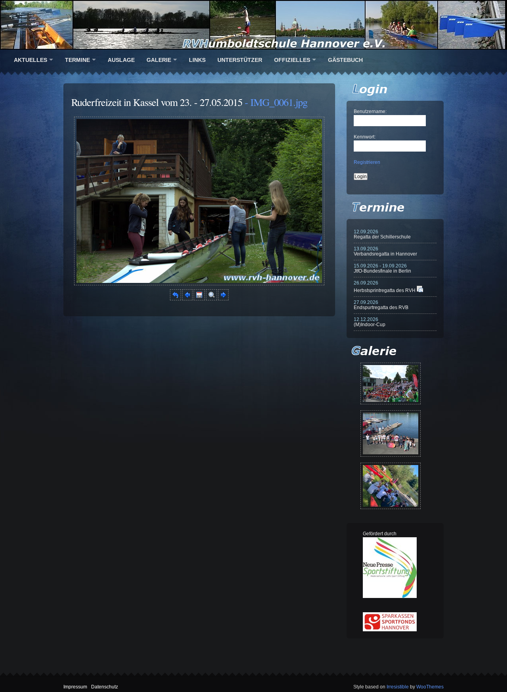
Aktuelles (30, 60)
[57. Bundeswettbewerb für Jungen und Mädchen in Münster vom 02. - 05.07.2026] (390, 383)
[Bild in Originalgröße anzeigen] (211, 299)
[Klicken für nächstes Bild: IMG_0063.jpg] (199, 283)
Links (197, 60)
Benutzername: (370, 111)
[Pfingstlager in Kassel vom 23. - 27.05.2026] (390, 486)
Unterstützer (239, 60)
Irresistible (398, 687)
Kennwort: (364, 137)
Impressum (75, 687)
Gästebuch (345, 60)
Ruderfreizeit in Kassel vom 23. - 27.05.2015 (156, 102)
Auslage (121, 60)
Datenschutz (104, 687)
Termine (77, 60)
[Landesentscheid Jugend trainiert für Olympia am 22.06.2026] (390, 433)
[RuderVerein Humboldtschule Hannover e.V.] (253, 25)
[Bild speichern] (199, 299)
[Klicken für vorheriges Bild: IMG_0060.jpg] (187, 299)
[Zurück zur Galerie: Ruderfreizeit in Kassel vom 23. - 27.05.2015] (175, 299)
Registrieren (367, 162)
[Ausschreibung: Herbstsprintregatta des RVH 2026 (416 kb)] (420, 290)
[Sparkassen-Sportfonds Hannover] (390, 629)
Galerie (159, 60)
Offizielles (292, 60)
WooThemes (430, 687)
